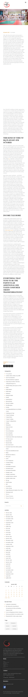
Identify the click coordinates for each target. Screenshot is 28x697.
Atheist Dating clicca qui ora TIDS (13, 385)
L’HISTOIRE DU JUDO (6, 662)
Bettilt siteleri (9, 399)
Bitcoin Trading (9, 403)
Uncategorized (11, 362)
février (9, 512)
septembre (9, 522)
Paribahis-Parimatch (11, 466)
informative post (9, 230)
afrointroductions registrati (12, 379)
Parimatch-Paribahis (11, 470)
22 (16, 594)
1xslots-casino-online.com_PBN (13, 375)
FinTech (8, 429)
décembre (9, 516)
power (7, 628)
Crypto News (9, 417)
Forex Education (10, 430)
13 (11, 592)
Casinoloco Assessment (11, 604)
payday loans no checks (11, 476)
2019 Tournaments (10, 377)
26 (8, 596)
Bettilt (7, 397)
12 (8, 592)
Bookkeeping (9, 405)
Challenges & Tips (10, 413)
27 (11, 596)
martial (14, 626)
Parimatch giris (9, 468)
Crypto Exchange (10, 415)
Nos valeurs (5, 663)
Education (8, 425)
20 (11, 594)
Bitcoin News (9, 401)
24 (22, 594)
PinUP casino (9, 482)
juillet (8, 526)
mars (8, 534)
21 (14, 594)
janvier (9, 514)
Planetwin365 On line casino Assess (14, 616)
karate (7, 626)
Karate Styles (9, 442)
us (9, 158)
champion (13, 623)
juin (8, 528)
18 (6, 594)
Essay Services (9, 427)
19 (8, 594)
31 (22, 596)
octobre (9, 520)
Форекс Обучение (10, 498)
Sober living (9, 488)
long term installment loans (12, 450)
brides (7, 407)
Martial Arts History (10, 454)
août (8, 524)
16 (19, 592)
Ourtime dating (9, 462)
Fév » (9, 597)
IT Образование (9, 438)
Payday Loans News (10, 474)
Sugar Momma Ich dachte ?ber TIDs (14, 490)
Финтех (7, 494)
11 (6, 592)
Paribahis (8, 464)
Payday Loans (9, 472)
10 (22, 590)
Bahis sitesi (8, 391)
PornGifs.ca (8, 486)
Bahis (7, 387)
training (14, 628)
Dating (7, 423)
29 (16, 596)
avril (8, 532)
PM (7, 484)
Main (7, 452)
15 (16, 592)
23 (19, 594)
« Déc (6, 597)
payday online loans (10, 478)
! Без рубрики (9, 373)
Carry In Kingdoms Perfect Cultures (14, 612)
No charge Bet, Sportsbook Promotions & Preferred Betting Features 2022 (13, 608)
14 (14, 592)
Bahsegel (8, 393)
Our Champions (9, 460)
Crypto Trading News (11, 421)
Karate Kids (8, 440)
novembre (9, 518)
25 (6, 596)
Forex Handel (9, 433)
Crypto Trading (9, 419)
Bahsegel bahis (9, 395)
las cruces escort (9, 444)
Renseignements (5, 664)
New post (8, 456)
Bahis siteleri (9, 389)
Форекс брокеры (9, 496)
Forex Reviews (9, 434)
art (7, 623)
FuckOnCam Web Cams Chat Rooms (14, 436)
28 (14, 596)
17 (22, 592)
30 (19, 596)
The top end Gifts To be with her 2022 (14, 614)
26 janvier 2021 (6, 32)
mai (8, 530)
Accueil (4, 661)
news (7, 458)
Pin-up (7, 480)
